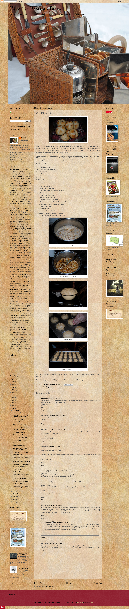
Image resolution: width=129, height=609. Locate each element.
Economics (12, 205)
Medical (12, 257)
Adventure (14, 171)
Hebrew (29, 231)
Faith (18, 212)
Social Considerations (22, 312)
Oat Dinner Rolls (17, 472)
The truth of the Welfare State (21, 464)
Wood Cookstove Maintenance (21, 424)
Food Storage (19, 221)
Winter (27, 341)
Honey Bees (13, 243)
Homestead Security (14, 241)
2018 (13, 387)
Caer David (25, 185)
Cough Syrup (24, 199)
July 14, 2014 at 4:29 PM (55, 505)
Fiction (25, 217)
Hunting (15, 247)
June (14, 502)
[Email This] (65, 385)
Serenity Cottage (26, 305)
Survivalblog (12, 324)
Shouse (21, 307)
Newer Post (38, 583)
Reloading (12, 300)
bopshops (80, 602)
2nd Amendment (14, 169)
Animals (12, 176)
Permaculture (20, 276)
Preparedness (24, 285)
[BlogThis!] (67, 385)
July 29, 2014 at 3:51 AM (55, 543)
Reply (42, 410)
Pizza (29, 278)
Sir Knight (18, 308)
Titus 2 (27, 334)
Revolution (12, 301)
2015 (13, 395)
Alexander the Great (23, 171)
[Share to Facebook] (71, 385)
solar (23, 315)
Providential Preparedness (16, 293)
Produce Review (13, 291)
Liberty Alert (27, 250)
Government (27, 228)
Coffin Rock (19, 194)
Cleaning (12, 194)
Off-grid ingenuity (22, 267)
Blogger (92, 602)
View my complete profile (17, 161)
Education (20, 205)
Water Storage (14, 337)
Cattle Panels (26, 186)
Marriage (26, 255)
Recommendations (25, 296)
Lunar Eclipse (21, 254)
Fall (28, 212)
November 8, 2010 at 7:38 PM (56, 398)
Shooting (14, 306)
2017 (13, 390)
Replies (45, 518)
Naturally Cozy (16, 266)
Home (68, 583)
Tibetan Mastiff (19, 334)
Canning (17, 186)
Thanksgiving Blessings (19, 440)
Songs (29, 315)
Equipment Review (15, 208)
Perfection (12, 276)
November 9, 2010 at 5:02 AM (56, 415)
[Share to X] (69, 385)
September (16, 494)
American (12, 174)
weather (22, 337)
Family (12, 214)
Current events (19, 203)
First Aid (12, 221)
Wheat (17, 339)
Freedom (28, 221)
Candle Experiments (18, 469)
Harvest (17, 231)
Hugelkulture (20, 245)
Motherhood (13, 262)
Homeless (28, 236)
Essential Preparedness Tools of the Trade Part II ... (21, 487)
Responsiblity (23, 300)
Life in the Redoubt (17, 252)
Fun (21, 222)
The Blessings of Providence (21, 432)
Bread (19, 183)
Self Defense (21, 303)
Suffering (26, 320)
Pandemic (26, 271)
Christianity (28, 190)
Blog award (24, 180)
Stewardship (13, 319)
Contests (25, 197)
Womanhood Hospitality (16, 344)
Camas (11, 186)
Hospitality (21, 243)
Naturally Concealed (25, 264)
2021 (13, 379)
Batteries (19, 176)
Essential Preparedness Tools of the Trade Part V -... (21, 448)
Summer (11, 322)
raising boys (19, 294)
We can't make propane (19, 466)
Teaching (29, 324)
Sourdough (13, 317)
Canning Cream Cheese (19, 435)
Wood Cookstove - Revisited (20, 481)
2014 (13, 397)
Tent (27, 325)
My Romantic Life (17, 484)
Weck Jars (28, 337)
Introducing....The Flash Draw (21, 452)
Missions (26, 260)
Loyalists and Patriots (19, 445)
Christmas (14, 192)
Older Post (98, 583)
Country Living (17, 201)
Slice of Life (25, 310)
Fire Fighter (14, 219)
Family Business (23, 214)
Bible (29, 178)
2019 (13, 384)
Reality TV (26, 294)
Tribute (17, 336)
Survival (26, 322)
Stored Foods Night (17, 320)
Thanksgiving (12, 327)
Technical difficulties (17, 325)
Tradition (12, 336)
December (16, 410)
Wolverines (12, 342)
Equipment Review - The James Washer (22, 567)
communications (23, 195)
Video (22, 336)
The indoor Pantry (17, 422)
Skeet (12, 310)
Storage (20, 319)
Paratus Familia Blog (35, 8)
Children (13, 190)
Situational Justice (26, 308)
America (26, 173)
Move (27, 262)
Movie (11, 264)
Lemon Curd (19, 250)
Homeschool (13, 240)
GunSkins (12, 231)
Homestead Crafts (24, 240)
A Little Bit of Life (26, 169)
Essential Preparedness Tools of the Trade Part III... (21, 475)
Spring (27, 317)
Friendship (15, 222)
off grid (25, 266)
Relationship (15, 298)
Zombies (15, 350)
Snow (11, 312)
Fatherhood (24, 216)
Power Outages (17, 279)
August (15, 496)
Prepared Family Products (15, 283)
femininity (19, 217)
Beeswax (23, 178)
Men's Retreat (21, 259)
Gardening (28, 223)
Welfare (13, 339)
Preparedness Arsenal (22, 287)
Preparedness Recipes (18, 289)
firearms (20, 219)
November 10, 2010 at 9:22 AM (56, 429)
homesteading (24, 242)
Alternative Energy (15, 173)
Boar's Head (20, 181)
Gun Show (25, 230)
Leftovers (12, 250)
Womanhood (23, 343)
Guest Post (16, 230)
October (15, 491)
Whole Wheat (24, 339)
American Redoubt (23, 174)
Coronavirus (13, 199)
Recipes (48, 387)
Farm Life (13, 216)
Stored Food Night (18, 427)
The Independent (110, 276)
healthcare (23, 231)
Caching (18, 185)
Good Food (20, 226)
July (14, 499)
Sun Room (18, 322)
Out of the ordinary (17, 271)
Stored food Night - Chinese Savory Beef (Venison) (20, 415)
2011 (13, 405)
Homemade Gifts (15, 238)
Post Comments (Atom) (48, 586)
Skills (17, 310)
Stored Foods (27, 319)
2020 (13, 382)
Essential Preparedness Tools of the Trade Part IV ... (21, 458)
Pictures (21, 278)
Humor (28, 245)
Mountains (22, 262)
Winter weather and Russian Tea (21, 461)
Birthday (13, 180)
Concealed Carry (14, 197)
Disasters (27, 203)
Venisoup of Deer (17, 454)
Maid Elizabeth (18, 255)
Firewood (27, 219)
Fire (30, 217)
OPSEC (19, 269)
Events (11, 212)
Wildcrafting (14, 341)
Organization (27, 269)
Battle (27, 176)
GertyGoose (44, 398)
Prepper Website (110, 273)
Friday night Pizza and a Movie (21, 478)
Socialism (12, 313)
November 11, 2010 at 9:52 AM (56, 446)
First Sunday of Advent (19, 429)
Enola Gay (44, 471)
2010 (13, 408)
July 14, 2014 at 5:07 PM (61, 522)
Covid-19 (12, 203)
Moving (16, 264)
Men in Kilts (20, 257)
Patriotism (25, 274)
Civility (27, 192)
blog (18, 180)
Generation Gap (24, 224)
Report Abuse (14, 507)
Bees (17, 178)
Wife (30, 339)
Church (21, 192)
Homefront (21, 236)
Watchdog (28, 336)
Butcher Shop (27, 183)
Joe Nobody (24, 249)
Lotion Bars (12, 254)
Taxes (18, 324)
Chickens (26, 188)
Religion (26, 298)
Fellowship (12, 217)
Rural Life (21, 301)
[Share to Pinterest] (72, 385)
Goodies (43, 387)
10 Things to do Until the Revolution (23, 554)
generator (12, 226)
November (16, 413)
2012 (13, 403)
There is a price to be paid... (20, 437)
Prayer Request (24, 281)
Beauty (11, 178)
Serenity (18, 305)
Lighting (27, 252)
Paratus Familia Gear (14, 272)
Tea (22, 324)
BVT (13, 185)
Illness (20, 247)
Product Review (23, 291)
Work (19, 348)
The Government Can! (19, 419)
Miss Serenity (19, 260)
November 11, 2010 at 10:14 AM (58, 471)
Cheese (19, 188)
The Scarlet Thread (15, 332)
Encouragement (23, 206)
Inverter (17, 248)
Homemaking (25, 238)
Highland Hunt (14, 233)
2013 (13, 400)
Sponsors (21, 317)
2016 (13, 392)
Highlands (21, 233)
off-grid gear (13, 267)
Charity (12, 188)
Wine (21, 341)
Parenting (23, 272)
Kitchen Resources (15, 129)
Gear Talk (15, 224)
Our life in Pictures (18, 442)
